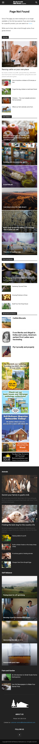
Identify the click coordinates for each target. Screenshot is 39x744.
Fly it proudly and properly (23, 347)
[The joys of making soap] (19, 244)
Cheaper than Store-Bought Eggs (21, 562)
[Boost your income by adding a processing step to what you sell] (19, 221)
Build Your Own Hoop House (20, 304)
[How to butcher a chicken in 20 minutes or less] (6, 82)
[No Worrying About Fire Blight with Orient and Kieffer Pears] (19, 273)
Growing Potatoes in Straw (19, 295)
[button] (3, 2)
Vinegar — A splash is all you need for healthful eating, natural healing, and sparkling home (16, 138)
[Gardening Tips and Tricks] (6, 288)
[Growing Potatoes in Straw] (6, 297)
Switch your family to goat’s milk (15, 495)
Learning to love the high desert (14, 207)
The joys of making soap (12, 252)
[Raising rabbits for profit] (6, 538)
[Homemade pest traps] (19, 654)
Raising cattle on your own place (15, 69)
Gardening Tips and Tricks (19, 286)
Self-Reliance (7, 116)
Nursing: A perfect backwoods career (16, 617)
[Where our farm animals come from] (6, 109)
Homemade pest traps (11, 662)
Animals (5, 37)
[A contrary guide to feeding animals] (6, 556)
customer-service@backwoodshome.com (23, 722)
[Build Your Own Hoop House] (6, 306)
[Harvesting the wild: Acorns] (19, 632)
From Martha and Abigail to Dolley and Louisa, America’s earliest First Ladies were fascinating (24, 336)
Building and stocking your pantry (15, 162)
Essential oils (8, 184)
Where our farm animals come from (22, 107)
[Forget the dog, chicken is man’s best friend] (6, 91)
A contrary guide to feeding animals (22, 553)
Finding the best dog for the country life (18, 525)
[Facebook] (19, 735)
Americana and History (9, 313)
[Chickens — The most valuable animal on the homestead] (6, 100)
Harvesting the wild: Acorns (13, 640)
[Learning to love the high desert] (19, 199)
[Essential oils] (19, 176)
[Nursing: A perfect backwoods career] (19, 609)
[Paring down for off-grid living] (19, 587)
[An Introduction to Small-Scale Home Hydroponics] (6, 677)
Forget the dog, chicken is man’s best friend (24, 89)
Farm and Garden (8, 259)
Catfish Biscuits (19, 318)
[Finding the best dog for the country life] (19, 514)
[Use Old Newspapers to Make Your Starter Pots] (6, 686)
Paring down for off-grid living (14, 595)
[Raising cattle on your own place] (19, 54)
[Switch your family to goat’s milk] (19, 484)
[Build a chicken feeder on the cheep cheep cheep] (6, 547)
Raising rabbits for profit (19, 536)
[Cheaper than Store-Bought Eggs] (6, 564)
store (30, 23)
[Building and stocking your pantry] (19, 154)
